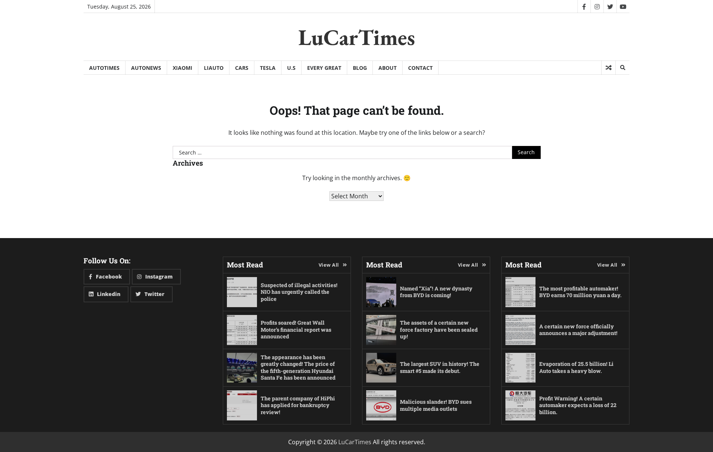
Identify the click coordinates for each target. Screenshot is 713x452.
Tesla (268, 67)
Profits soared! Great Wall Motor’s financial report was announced (296, 329)
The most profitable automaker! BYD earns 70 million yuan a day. (580, 292)
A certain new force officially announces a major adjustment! (578, 330)
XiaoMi (182, 67)
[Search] (622, 68)
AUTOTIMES (104, 67)
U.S (291, 67)
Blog (360, 67)
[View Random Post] (608, 68)
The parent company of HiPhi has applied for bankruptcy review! (298, 405)
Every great (324, 67)
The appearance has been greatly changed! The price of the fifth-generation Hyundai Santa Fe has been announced (298, 367)
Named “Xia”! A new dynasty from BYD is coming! (436, 292)
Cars (241, 67)
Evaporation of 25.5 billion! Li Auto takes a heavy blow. (576, 367)
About (387, 67)
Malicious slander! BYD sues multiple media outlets (436, 405)
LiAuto (214, 67)
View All (329, 264)
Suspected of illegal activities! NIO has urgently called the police (299, 292)
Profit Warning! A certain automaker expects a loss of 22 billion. (577, 405)
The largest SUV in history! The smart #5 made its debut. (439, 367)
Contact (420, 67)
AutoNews (146, 67)
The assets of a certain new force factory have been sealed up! (439, 329)
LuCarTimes (356, 37)
